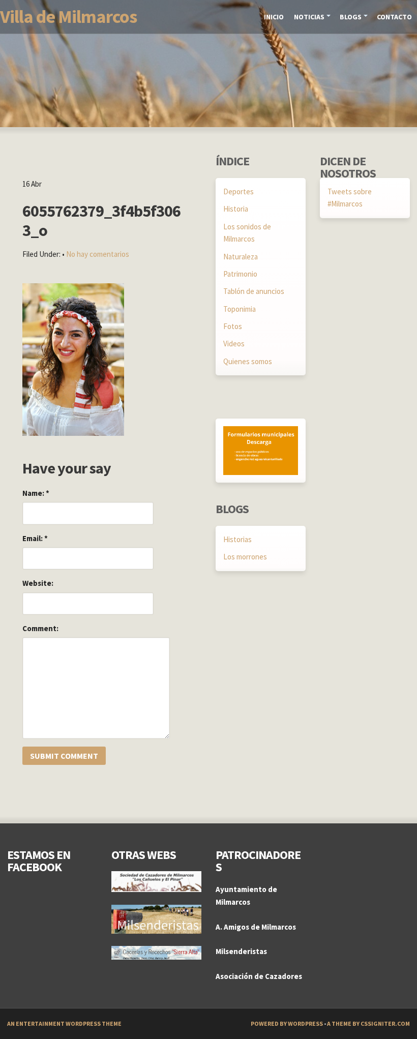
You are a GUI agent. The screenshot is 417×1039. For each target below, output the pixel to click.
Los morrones (245, 556)
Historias (237, 539)
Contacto (394, 16)
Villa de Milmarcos (68, 16)
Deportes (238, 191)
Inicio (274, 16)
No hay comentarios (97, 254)
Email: (35, 538)
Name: (35, 493)
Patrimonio (240, 274)
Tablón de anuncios (253, 291)
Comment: (40, 628)
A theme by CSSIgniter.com (368, 1023)
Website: (37, 583)
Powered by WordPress (287, 1023)
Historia (235, 209)
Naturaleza (240, 256)
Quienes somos (247, 361)
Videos (234, 343)
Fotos (232, 326)
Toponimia (239, 309)
